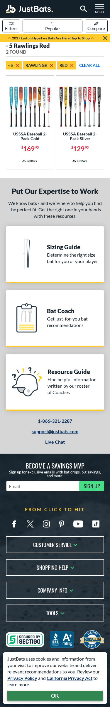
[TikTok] (95, 523)
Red (63, 65)
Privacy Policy (22, 678)
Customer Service (52, 544)
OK (55, 695)
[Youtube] (78, 523)
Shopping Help (52, 567)
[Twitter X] (30, 523)
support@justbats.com (55, 431)
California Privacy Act (69, 678)
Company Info (52, 589)
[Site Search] (82, 9)
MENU (101, 10)
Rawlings (36, 65)
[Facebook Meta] (14, 523)
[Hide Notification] (105, 38)
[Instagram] (46, 523)
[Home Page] (29, 9)
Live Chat (55, 442)
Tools (52, 612)
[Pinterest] (61, 523)
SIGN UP (92, 486)
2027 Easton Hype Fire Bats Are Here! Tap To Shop (50, 38)
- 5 (10, 65)
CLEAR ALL (89, 65)
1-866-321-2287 (55, 421)
